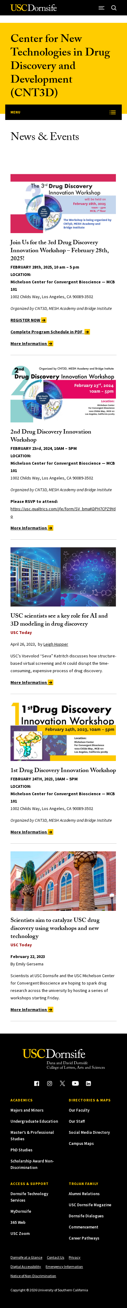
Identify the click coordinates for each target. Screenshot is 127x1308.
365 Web (18, 1222)
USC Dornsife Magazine (90, 1204)
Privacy (74, 1257)
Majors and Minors (26, 1110)
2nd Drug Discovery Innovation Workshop (50, 436)
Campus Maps (81, 1143)
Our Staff (77, 1121)
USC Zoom (20, 1233)
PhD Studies (21, 1150)
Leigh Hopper (55, 644)
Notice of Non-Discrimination (33, 1275)
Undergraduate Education (34, 1121)
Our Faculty (79, 1110)
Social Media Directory (89, 1132)
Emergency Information (64, 1266)
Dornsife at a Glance (26, 1257)
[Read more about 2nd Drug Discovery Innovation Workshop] (63, 392)
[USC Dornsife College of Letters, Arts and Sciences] (33, 10)
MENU (15, 112)
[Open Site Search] (114, 7)
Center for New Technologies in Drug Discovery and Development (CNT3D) (60, 67)
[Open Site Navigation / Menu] (101, 7)
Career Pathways (84, 1238)
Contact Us (55, 1257)
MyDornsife (20, 1211)
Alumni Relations (84, 1193)
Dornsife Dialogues (86, 1216)
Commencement (83, 1227)
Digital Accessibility (25, 1266)
